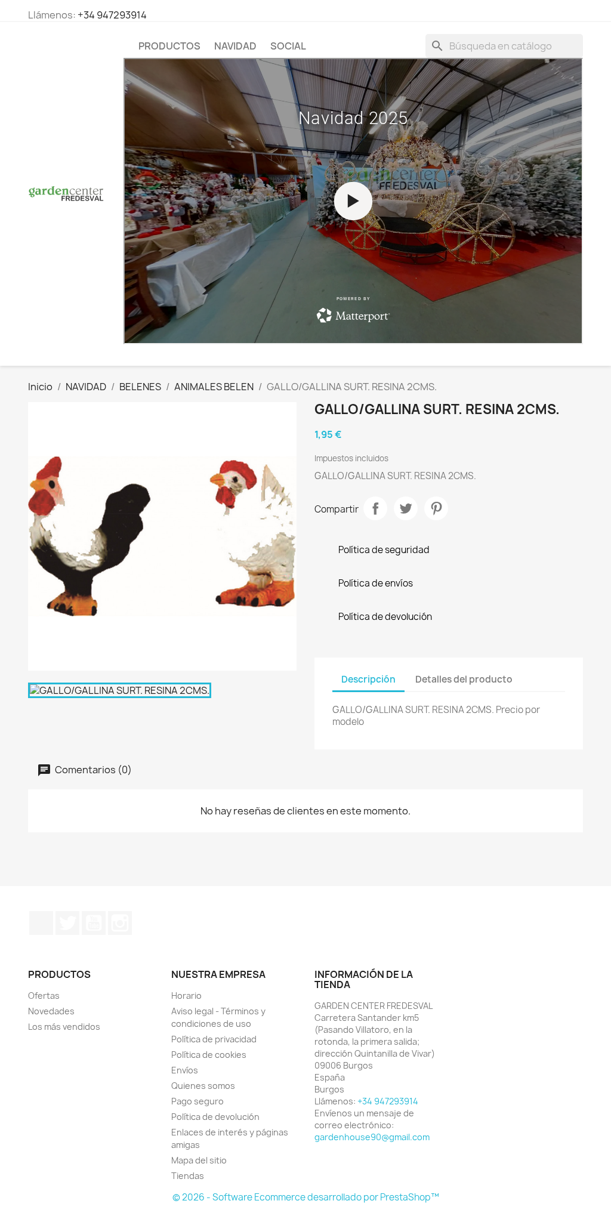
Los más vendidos (64, 1026)
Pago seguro (197, 1101)
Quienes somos (203, 1085)
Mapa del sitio (199, 1160)
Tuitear (406, 508)
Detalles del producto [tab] (464, 679)
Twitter (67, 923)
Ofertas (44, 995)
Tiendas (187, 1175)
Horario (186, 995)
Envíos (184, 1070)
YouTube (94, 923)
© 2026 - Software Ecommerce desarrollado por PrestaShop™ (305, 1197)
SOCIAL (288, 46)
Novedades (51, 1011)
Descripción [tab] (368, 679)
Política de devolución (215, 1116)
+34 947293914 (112, 14)
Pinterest (436, 508)
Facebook (41, 923)
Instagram (120, 923)
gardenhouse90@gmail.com (372, 1137)
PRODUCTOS (169, 46)
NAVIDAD (235, 46)
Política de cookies (208, 1054)
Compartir (375, 508)
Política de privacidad (214, 1039)
